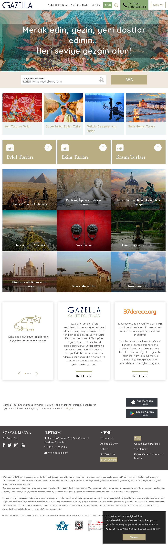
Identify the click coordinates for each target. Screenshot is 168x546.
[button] (25, 373)
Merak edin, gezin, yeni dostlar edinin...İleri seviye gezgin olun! (84, 40)
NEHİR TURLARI (79, 5)
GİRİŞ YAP (158, 4)
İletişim (104, 449)
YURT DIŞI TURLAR (58, 5)
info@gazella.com (57, 452)
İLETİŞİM (96, 5)
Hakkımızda (106, 438)
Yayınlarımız (140, 449)
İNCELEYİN (84, 376)
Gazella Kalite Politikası (147, 443)
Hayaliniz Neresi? (33, 78)
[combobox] (63, 79)
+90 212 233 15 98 (56, 447)
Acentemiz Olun (109, 443)
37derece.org (109, 459)
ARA (129, 79)
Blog (137, 438)
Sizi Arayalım (107, 454)
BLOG (108, 5)
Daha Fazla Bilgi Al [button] (149, 528)
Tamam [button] (134, 537)
